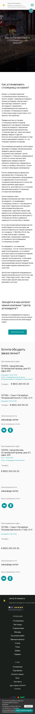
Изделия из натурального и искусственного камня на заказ (17, 6)
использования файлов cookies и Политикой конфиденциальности (12, 711)
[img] (32, 5)
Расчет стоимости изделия (24, 710)
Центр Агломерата (14, 3)
